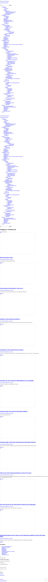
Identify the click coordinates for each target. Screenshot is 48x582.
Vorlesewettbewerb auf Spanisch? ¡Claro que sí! (11, 288)
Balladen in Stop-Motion (11, 98)
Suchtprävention (6, 42)
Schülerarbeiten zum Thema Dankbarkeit (14, 78)
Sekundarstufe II (10, 89)
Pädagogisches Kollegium (7, 20)
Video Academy (11, 32)
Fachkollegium (10, 90)
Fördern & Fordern (6, 25)
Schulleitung (5, 19)
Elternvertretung (6, 18)
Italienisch (7, 67)
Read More (1, 262)
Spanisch (7, 65)
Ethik (6, 79)
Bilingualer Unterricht (9, 68)
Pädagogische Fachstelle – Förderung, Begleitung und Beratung (13, 44)
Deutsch (7, 49)
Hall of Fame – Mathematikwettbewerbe (13, 82)
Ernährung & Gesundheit (5, 40)
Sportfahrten (7, 104)
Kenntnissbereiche (10, 75)
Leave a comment (10, 259)
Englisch (7, 50)
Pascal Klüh (6, 259)
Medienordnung (4, 548)
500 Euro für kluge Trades (6, 257)
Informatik (7, 83)
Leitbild (5, 9)
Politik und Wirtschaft (9, 70)
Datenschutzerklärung (3, 580)
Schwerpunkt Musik (11, 95)
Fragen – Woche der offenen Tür (7, 546)
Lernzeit (7, 27)
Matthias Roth (6, 474)
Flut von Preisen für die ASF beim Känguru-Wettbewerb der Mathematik (17, 504)
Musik (7, 94)
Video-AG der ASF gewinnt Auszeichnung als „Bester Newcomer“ (16, 472)
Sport (4, 100)
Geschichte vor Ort (10, 72)
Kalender (7, 8)
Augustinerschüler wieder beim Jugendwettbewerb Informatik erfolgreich (18, 442)
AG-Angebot (8, 30)
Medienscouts (8, 35)
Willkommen (4, 553)
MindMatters (6, 45)
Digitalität (5, 34)
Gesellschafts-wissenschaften (8, 69)
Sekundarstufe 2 (6, 38)
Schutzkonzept (4, 549)
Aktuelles (5, 7)
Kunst (6, 97)
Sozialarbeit (5, 43)
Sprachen (5, 48)
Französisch (7, 52)
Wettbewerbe (6, 39)
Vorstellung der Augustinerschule (12, 59)
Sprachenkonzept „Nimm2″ (12, 53)
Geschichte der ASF (9, 13)
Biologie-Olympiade (11, 92)
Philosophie (7, 80)
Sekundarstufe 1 (6, 37)
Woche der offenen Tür (5, 554)
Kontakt (7, 17)
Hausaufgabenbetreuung (9, 33)
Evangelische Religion (9, 77)
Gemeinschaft (4, 15)
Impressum (5, 110)
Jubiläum (7, 23)
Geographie (7, 74)
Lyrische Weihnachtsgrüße (6, 547)
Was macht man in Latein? (11, 62)
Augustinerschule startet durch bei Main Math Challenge (14, 411)
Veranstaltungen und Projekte (12, 73)
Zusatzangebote (8, 28)
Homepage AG (6, 108)
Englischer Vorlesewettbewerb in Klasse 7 (10, 319)
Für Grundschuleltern (7, 14)
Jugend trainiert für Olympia (10, 102)
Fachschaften (4, 47)
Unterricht (3, 24)
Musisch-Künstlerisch (7, 93)
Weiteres (3, 105)
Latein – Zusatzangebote (11, 63)
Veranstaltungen (8, 103)
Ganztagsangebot (6, 29)
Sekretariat (1, 573)
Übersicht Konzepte (5, 552)
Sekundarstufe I (10, 88)
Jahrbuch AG (6, 109)
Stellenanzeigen (6, 107)
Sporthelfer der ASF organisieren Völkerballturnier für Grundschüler (17, 380)
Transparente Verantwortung (10, 12)
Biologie (7, 87)
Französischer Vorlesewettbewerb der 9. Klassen (12, 349)
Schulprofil (5, 10)
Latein (7, 60)
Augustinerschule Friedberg (4, 2)
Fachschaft (9, 58)
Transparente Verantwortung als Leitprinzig (8, 551)
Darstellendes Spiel (8, 99)
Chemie (7, 84)
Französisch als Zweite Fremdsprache (13, 54)
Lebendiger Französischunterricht (12, 57)
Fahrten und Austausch (11, 55)
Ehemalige (5, 22)
